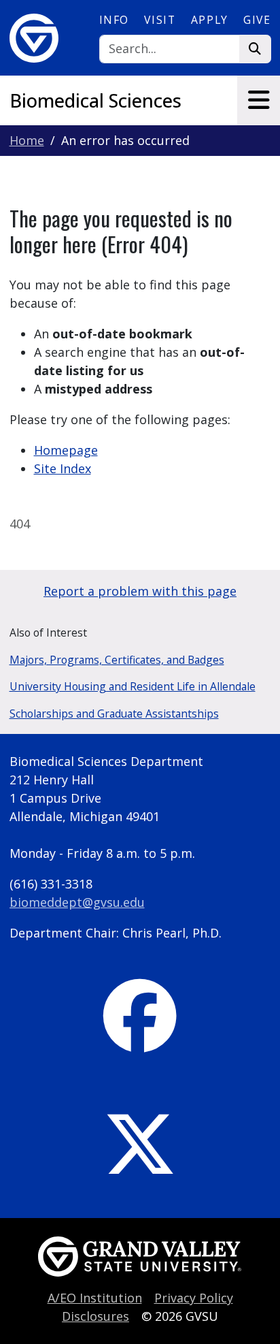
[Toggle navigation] (258, 100)
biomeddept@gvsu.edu (77, 902)
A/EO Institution (95, 1298)
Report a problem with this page (140, 591)
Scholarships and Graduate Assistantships (114, 713)
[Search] (255, 49)
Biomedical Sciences (95, 100)
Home (27, 140)
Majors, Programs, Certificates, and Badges (117, 659)
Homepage (66, 450)
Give (256, 19)
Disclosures (95, 1316)
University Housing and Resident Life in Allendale (133, 686)
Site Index (62, 468)
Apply (209, 19)
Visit (159, 19)
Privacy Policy (193, 1298)
